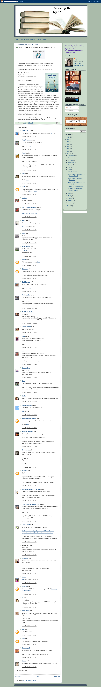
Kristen (24, 396)
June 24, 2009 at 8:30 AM (29, 256)
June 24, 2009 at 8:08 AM (29, 204)
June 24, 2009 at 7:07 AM (29, 183)
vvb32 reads (25, 610)
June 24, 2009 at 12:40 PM (29, 446)
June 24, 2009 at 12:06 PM (29, 401)
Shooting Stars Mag (28, 431)
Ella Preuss (25, 450)
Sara (23, 336)
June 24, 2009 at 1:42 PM (29, 467)
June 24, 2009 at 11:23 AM (29, 364)
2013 (68, 144)
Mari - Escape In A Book (29, 207)
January (70, 203)
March (70, 198)
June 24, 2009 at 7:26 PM (29, 594)
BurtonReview (26, 246)
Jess (23, 638)
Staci (23, 173)
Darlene (24, 661)
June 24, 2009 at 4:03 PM (29, 555)
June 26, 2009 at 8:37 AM (29, 657)
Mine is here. (33, 191)
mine (27, 180)
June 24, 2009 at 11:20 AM (29, 347)
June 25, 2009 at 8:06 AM (29, 644)
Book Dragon (26, 282)
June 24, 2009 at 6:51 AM (29, 170)
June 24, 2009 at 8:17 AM (29, 230)
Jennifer (24, 586)
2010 (68, 151)
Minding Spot (26, 368)
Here (23, 411)
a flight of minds (27, 405)
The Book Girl (26, 295)
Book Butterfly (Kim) (28, 312)
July (69, 167)
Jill (76, 59)
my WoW (28, 146)
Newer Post (18, 676)
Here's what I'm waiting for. (29, 213)
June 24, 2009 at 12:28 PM (29, 415)
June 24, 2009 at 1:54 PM (29, 485)
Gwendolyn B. (26, 648)
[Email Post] (57, 123)
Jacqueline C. (26, 130)
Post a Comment (22, 670)
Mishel (24, 153)
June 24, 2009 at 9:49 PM (29, 626)
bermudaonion (26, 326)
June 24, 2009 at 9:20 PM (29, 607)
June (69, 169)
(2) (56, 133)
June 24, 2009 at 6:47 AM (29, 149)
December (71, 155)
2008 (68, 206)
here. (27, 424)
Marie (23, 233)
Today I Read (26, 524)
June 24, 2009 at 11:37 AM (29, 392)
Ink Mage (24, 198)
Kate (23, 629)
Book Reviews (42, 39)
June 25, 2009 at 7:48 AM (29, 635)
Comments (70, 110)
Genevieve (25, 558)
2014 (68, 142)
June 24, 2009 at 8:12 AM (29, 217)
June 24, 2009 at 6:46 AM (29, 136)
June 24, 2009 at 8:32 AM (29, 265)
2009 (68, 153)
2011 (68, 149)
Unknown (25, 269)
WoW (29, 288)
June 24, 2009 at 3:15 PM (29, 521)
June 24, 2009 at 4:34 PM (29, 573)
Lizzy (23, 351)
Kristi (23, 186)
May (69, 193)
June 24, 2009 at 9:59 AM (29, 291)
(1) (52, 133)
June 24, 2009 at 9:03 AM (29, 278)
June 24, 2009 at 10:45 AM (29, 308)
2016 (68, 137)
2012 (68, 146)
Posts (69, 107)
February (71, 200)
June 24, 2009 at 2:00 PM (29, 501)
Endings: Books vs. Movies (76, 186)
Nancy (24, 220)
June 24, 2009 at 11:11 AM (29, 332)
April (69, 196)
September (71, 162)
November (71, 158)
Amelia (24, 259)
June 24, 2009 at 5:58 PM (29, 583)
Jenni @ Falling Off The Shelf (31, 504)
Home (16, 39)
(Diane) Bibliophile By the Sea (31, 489)
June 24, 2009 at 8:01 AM (29, 194)
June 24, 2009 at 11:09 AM (29, 323)
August (70, 165)
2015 (68, 139)
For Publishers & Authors (28, 39)
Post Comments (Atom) (30, 680)
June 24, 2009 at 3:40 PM (29, 542)
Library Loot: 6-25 (73, 171)
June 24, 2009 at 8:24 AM (29, 243)
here (38, 262)
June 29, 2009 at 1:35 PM (29, 667)
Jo (22, 597)
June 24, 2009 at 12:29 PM (29, 428)
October (70, 160)
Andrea (24, 577)
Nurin (23, 381)
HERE (23, 226)
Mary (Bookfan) (26, 140)
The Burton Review (27, 251)
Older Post (57, 676)
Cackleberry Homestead (29, 418)
